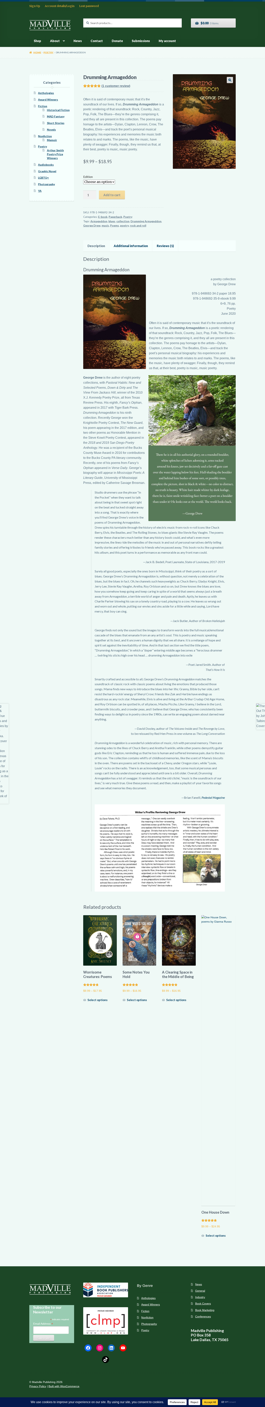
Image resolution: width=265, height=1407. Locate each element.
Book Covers (203, 1303)
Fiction (42, 106)
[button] (230, 80)
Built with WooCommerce (63, 1386)
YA (40, 190)
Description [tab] (96, 246)
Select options (97, 1000)
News (78, 41)
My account (167, 41)
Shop (37, 41)
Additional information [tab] (131, 246)
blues (111, 221)
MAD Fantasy (55, 116)
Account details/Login (59, 6)
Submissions (141, 41)
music (105, 225)
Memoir (52, 140)
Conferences (203, 1316)
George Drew (91, 225)
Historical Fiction (58, 110)
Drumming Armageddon (146, 221)
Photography (46, 184)
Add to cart (111, 195)
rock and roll (138, 225)
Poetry (48, 52)
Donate (117, 41)
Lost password (89, 6)
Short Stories (55, 123)
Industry (200, 1297)
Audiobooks (46, 164)
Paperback (115, 216)
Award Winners (48, 99)
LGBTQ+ (43, 177)
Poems (114, 225)
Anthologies (46, 93)
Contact (97, 41)
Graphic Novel (47, 171)
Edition (88, 176)
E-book (102, 216)
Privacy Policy (37, 1386)
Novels (51, 129)
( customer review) (115, 86)
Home (37, 52)
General (200, 1290)
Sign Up (34, 6)
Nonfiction (45, 136)
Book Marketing (204, 1310)
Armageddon (98, 221)
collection (122, 221)
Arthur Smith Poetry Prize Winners (55, 154)
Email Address (43, 1324)
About (55, 41)
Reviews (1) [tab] (165, 246)
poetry (124, 225)
